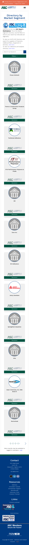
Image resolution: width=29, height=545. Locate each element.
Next (25, 443)
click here (11, 45)
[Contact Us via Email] (17, 476)
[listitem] (14, 76)
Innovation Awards (14, 486)
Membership (14, 490)
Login (20, 450)
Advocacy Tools (14, 492)
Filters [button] (14, 56)
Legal (17, 541)
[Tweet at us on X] (11, 476)
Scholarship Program (14, 488)
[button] (24, 51)
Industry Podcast (14, 494)
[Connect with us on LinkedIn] (14, 476)
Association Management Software (14, 535)
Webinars (14, 485)
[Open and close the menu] (22, 7)
